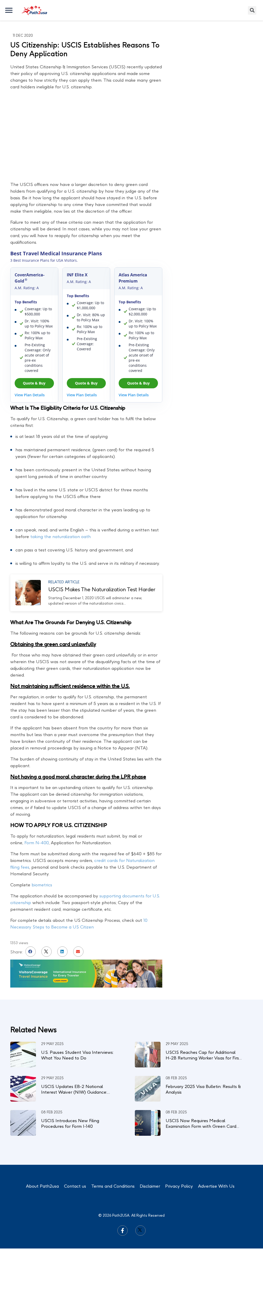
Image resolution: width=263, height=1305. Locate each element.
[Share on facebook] (30, 951)
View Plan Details (30, 394)
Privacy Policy (179, 1186)
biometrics (42, 884)
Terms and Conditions (113, 1186)
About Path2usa (42, 1186)
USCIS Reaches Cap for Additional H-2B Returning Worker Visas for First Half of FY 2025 (203, 1058)
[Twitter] (140, 1230)
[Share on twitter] (46, 951)
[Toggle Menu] (9, 10)
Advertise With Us (216, 1186)
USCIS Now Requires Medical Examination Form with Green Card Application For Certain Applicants (201, 1126)
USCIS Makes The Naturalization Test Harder (101, 589)
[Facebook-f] (122, 1230)
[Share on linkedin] (62, 951)
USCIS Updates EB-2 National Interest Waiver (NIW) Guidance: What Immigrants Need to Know (74, 1092)
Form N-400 (36, 842)
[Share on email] (78, 951)
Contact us (75, 1186)
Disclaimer (150, 1186)
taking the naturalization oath (60, 536)
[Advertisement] (214, 101)
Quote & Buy (34, 383)
